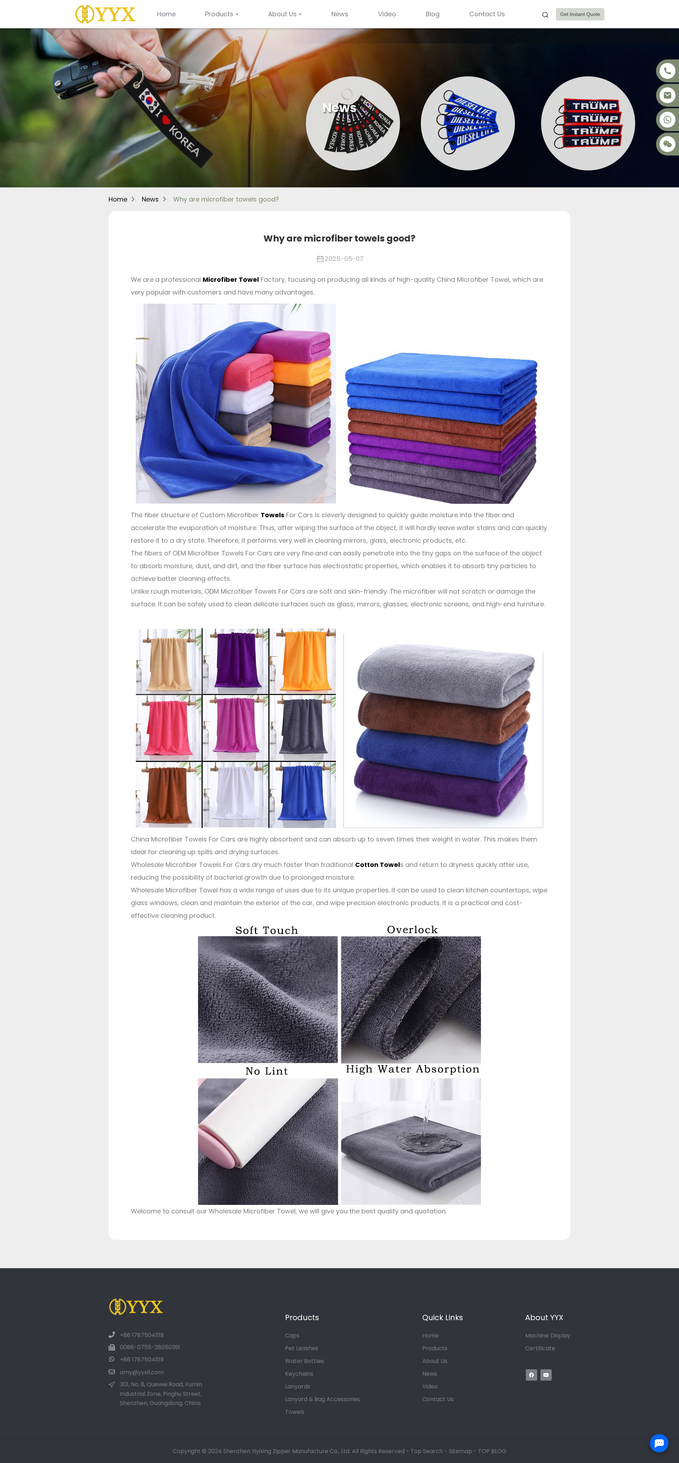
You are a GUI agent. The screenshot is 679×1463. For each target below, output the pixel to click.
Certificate (540, 1348)
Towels (294, 1412)
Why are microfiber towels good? (226, 199)
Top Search (427, 1451)
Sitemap (460, 1451)
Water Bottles (304, 1361)
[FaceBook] (531, 1375)
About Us (434, 1361)
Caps (292, 1335)
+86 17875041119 (142, 1335)
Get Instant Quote (580, 14)
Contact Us (438, 1399)
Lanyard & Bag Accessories (322, 1399)
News (150, 199)
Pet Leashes (301, 1348)
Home (118, 199)
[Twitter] (546, 1375)
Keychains (299, 1374)
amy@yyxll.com (142, 1372)
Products (434, 1348)
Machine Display (547, 1335)
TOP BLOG (492, 1451)
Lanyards (297, 1386)
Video (430, 1386)
